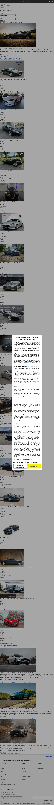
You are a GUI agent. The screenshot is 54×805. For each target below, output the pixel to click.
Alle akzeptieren (34, 466)
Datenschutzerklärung (18, 462)
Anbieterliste (34, 462)
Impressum (27, 462)
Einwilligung (28, 362)
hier (36, 366)
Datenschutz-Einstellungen (20, 466)
